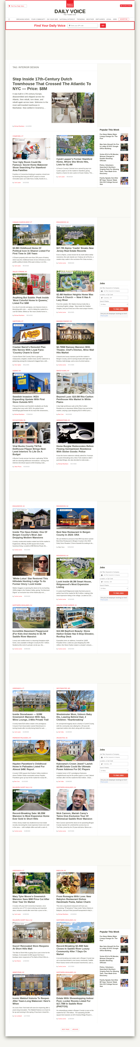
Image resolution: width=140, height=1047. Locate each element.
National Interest (67, 19)
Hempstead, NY (18, 972)
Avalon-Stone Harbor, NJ (66, 605)
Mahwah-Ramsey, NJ (64, 321)
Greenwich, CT (18, 688)
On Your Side (52, 19)
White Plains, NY (62, 371)
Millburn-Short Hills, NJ (22, 787)
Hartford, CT (18, 321)
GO (103, 26)
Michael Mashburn (19, 126)
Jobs (115, 19)
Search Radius (104, 301)
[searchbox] (19, 6)
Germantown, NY (63, 420)
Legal (108, 19)
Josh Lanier (17, 182)
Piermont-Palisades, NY (22, 738)
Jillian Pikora (17, 466)
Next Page (65, 1029)
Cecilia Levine (62, 263)
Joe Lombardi (18, 1016)
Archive (75, 1029)
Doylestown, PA (19, 420)
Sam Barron (17, 961)
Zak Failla (61, 732)
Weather (90, 19)
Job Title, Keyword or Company (109, 288)
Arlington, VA (61, 738)
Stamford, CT (18, 136)
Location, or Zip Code (106, 294)
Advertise (123, 19)
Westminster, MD (63, 688)
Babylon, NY (61, 870)
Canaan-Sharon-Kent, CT (22, 222)
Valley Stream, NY (20, 271)
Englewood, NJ (62, 222)
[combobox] (17, 6)
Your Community (38, 19)
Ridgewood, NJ (62, 506)
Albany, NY (17, 371)
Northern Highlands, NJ (22, 605)
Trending (81, 19)
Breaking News (23, 19)
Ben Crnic (61, 414)
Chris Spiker (17, 365)
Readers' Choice (66, 510)
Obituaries (100, 19)
